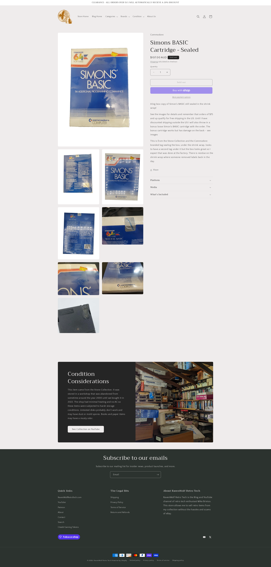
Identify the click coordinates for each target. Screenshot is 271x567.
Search (61, 522)
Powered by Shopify (119, 560)
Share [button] (156, 170)
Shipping (154, 62)
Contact (61, 517)
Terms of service (163, 560)
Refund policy (135, 560)
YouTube (62, 502)
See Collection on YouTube (86, 429)
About (61, 512)
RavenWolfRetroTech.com (69, 497)
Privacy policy (148, 560)
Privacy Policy (117, 502)
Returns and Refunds (120, 512)
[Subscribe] (158, 474)
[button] (111, 16)
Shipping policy (178, 560)
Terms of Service (118, 507)
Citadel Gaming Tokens (68, 527)
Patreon (61, 507)
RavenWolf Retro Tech (102, 560)
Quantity (154, 67)
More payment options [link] (181, 97)
